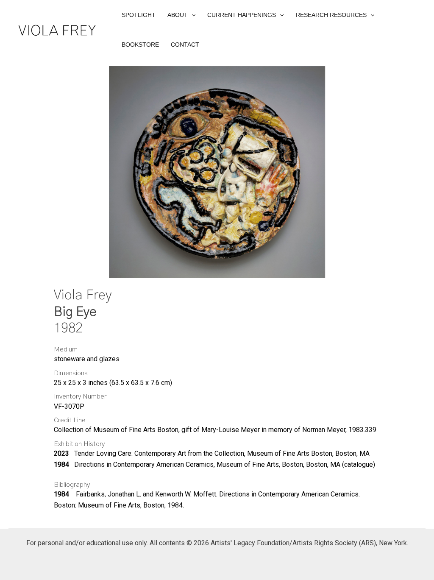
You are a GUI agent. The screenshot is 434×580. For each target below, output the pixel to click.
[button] (181, 15)
